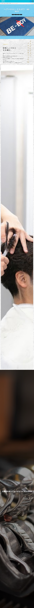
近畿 (15, 14)
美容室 (21, 14)
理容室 (18, 14)
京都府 (13, 14)
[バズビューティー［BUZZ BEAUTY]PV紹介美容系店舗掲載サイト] (3, 1)
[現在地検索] (32, 1)
